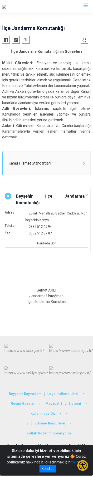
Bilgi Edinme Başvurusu (45, 423)
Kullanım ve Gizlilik (45, 414)
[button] (46, 199)
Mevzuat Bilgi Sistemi (63, 404)
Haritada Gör (46, 243)
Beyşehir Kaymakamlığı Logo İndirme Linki (43, 394)
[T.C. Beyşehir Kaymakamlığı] (24, 6)
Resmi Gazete (22, 404)
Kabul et (48, 469)
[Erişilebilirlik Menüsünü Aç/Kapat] (82, 465)
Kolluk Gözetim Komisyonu (49, 433)
